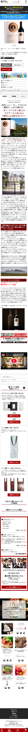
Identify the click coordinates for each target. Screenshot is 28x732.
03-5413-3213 (14, 573)
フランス (9, 381)
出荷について (5, 82)
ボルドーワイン (15, 381)
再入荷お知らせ (18, 65)
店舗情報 (14, 713)
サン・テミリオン (22, 381)
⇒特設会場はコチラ (5, 78)
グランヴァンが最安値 (11, 379)
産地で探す (3, 381)
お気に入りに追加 (6, 69)
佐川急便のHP (11, 12)
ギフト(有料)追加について (7, 80)
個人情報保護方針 (21, 554)
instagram (14, 617)
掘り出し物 (3, 379)
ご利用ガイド (14, 711)
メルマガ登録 (14, 715)
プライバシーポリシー (14, 717)
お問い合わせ (14, 709)
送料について (4, 85)
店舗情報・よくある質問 (7, 87)
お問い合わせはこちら (14, 576)
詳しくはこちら (22, 530)
